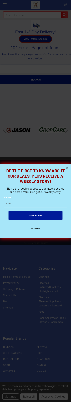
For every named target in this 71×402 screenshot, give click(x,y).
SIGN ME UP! (35, 215)
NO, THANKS (35, 229)
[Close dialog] (67, 167)
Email (7, 197)
